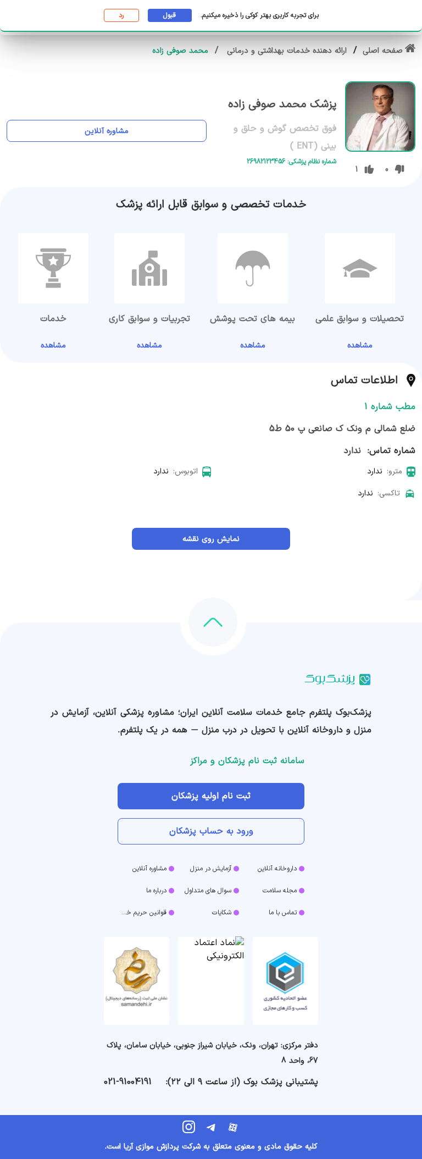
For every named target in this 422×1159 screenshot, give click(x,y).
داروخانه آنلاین (277, 869)
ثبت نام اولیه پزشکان (211, 796)
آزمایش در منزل (210, 869)
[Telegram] (211, 1127)
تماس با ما (283, 913)
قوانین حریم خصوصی (142, 913)
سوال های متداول (208, 891)
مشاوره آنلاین (107, 131)
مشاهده (360, 345)
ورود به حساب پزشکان (211, 831)
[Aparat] (233, 1127)
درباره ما (156, 891)
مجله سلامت (280, 891)
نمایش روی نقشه (211, 539)
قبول (169, 15)
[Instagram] (189, 1127)
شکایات (221, 913)
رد (121, 15)
